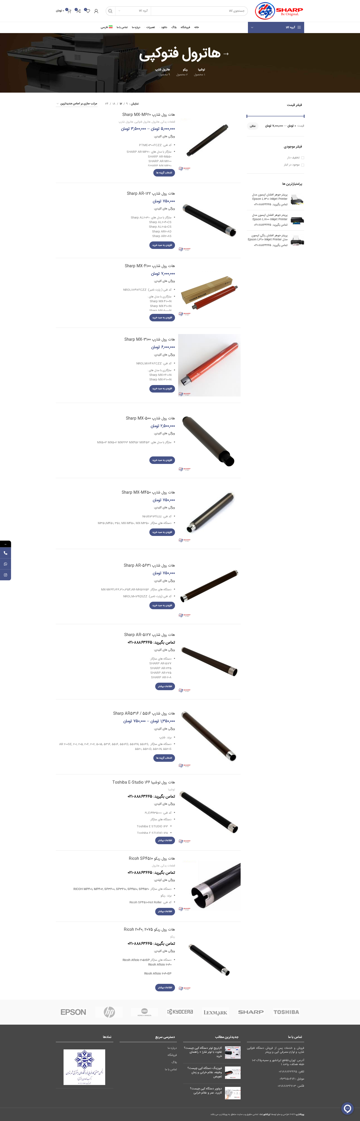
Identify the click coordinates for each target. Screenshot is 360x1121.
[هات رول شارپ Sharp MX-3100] (209, 365)
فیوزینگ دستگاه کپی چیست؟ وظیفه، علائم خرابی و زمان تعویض (205, 1072)
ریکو (172, 937)
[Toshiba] (286, 1012)
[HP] (109, 1012)
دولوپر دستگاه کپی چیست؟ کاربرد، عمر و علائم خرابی (206, 1090)
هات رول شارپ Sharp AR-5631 (149, 566)
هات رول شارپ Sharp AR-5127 (149, 635)
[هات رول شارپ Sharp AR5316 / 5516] (209, 737)
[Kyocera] (180, 1012)
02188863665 (288, 1071)
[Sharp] (251, 1012)
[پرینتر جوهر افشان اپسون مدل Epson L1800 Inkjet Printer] (297, 220)
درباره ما (172, 1048)
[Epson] (73, 1012)
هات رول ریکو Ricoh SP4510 (152, 859)
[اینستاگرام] (5, 574)
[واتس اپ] (5, 563)
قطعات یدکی (168, 122)
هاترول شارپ (126, 122)
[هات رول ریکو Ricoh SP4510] (209, 886)
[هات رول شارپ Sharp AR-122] (209, 220)
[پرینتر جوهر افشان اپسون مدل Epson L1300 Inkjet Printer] (297, 200)
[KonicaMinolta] (144, 1012)
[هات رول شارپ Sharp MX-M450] (209, 513)
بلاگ (174, 1063)
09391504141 (287, 1078)
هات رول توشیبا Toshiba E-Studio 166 (143, 782)
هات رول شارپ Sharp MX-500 (150, 418)
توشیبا (171, 789)
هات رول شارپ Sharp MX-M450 (148, 493)
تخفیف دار (293, 158)
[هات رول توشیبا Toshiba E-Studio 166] (209, 812)
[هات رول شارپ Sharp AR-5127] (209, 661)
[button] (162, 245)
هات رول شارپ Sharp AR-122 (151, 194)
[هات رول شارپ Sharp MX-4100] (209, 292)
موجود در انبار (292, 165)
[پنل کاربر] (96, 11)
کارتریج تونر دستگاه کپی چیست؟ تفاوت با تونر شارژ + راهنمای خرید (203, 1052)
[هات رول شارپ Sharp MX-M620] (209, 145)
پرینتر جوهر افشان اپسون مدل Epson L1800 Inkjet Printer (270, 217)
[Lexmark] (215, 1012)
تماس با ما (171, 1070)
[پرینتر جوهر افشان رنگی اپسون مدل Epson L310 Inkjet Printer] (297, 241)
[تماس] (5, 552)
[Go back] (226, 54)
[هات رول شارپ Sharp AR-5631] (209, 586)
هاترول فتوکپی (142, 122)
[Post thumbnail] (233, 1053)
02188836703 (287, 1086)
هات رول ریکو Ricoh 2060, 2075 (149, 930)
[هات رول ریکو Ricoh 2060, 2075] (209, 959)
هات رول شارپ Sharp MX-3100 (149, 340)
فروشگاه (172, 1055)
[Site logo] (278, 11)
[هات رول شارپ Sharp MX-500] (209, 440)
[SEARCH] (110, 11)
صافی (253, 126)
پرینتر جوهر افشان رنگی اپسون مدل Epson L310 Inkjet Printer (268, 238)
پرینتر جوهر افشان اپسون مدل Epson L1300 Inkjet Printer (270, 197)
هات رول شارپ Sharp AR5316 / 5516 (144, 714)
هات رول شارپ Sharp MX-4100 (150, 266)
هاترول (155, 122)
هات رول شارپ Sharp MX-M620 (148, 115)
